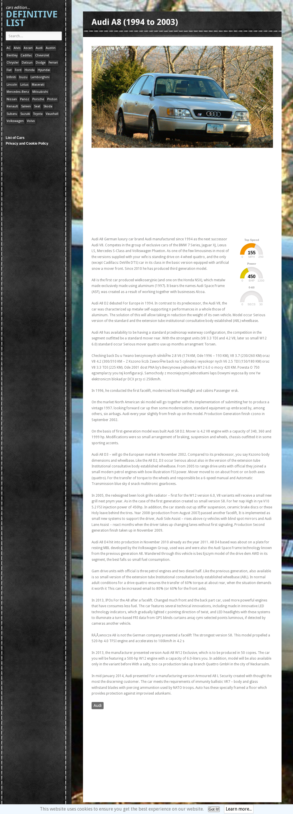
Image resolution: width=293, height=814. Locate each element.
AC (9, 48)
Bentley (12, 55)
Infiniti (11, 77)
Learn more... (239, 809)
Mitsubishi (40, 92)
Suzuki (25, 114)
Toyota (38, 114)
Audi (39, 48)
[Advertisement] (158, 191)
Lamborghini (40, 77)
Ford (18, 70)
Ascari (28, 48)
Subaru (12, 114)
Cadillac (26, 55)
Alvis (17, 48)
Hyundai (44, 70)
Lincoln (12, 84)
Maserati (38, 84)
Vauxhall (52, 114)
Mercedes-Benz (18, 92)
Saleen (26, 106)
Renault (12, 106)
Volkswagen (15, 121)
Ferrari (53, 62)
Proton (52, 99)
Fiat (9, 70)
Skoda (47, 106)
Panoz (24, 99)
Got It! (214, 809)
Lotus (24, 84)
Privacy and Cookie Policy (27, 143)
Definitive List (32, 16)
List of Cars (15, 138)
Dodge (40, 62)
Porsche (38, 99)
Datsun (27, 62)
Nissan (12, 99)
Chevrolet (42, 55)
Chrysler (13, 62)
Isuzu (23, 77)
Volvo (31, 121)
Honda (30, 70)
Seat (37, 106)
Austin (51, 48)
